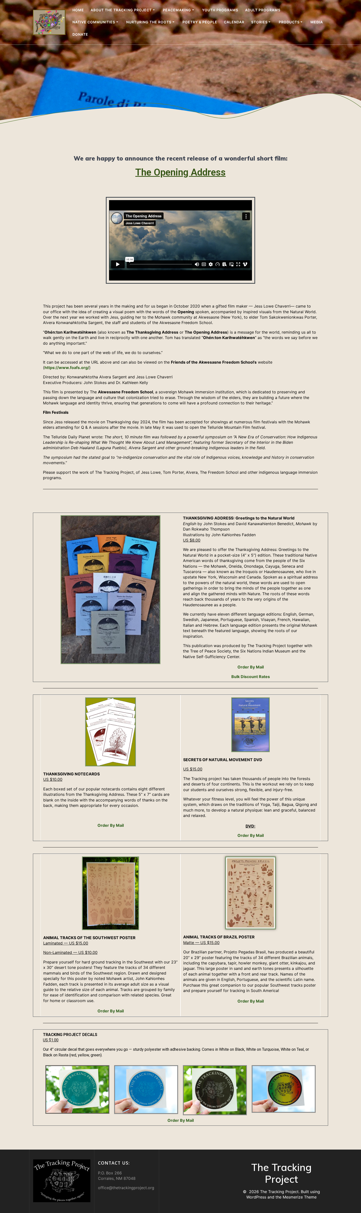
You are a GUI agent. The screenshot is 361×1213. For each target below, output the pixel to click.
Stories (259, 22)
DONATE (80, 34)
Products (289, 22)
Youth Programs (220, 10)
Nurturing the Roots (148, 22)
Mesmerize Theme (300, 1197)
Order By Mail (250, 667)
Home (78, 10)
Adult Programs (262, 10)
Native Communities (93, 22)
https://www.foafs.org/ (66, 367)
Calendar (234, 22)
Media (316, 22)
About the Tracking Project (121, 10)
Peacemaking (177, 10)
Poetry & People (199, 22)
